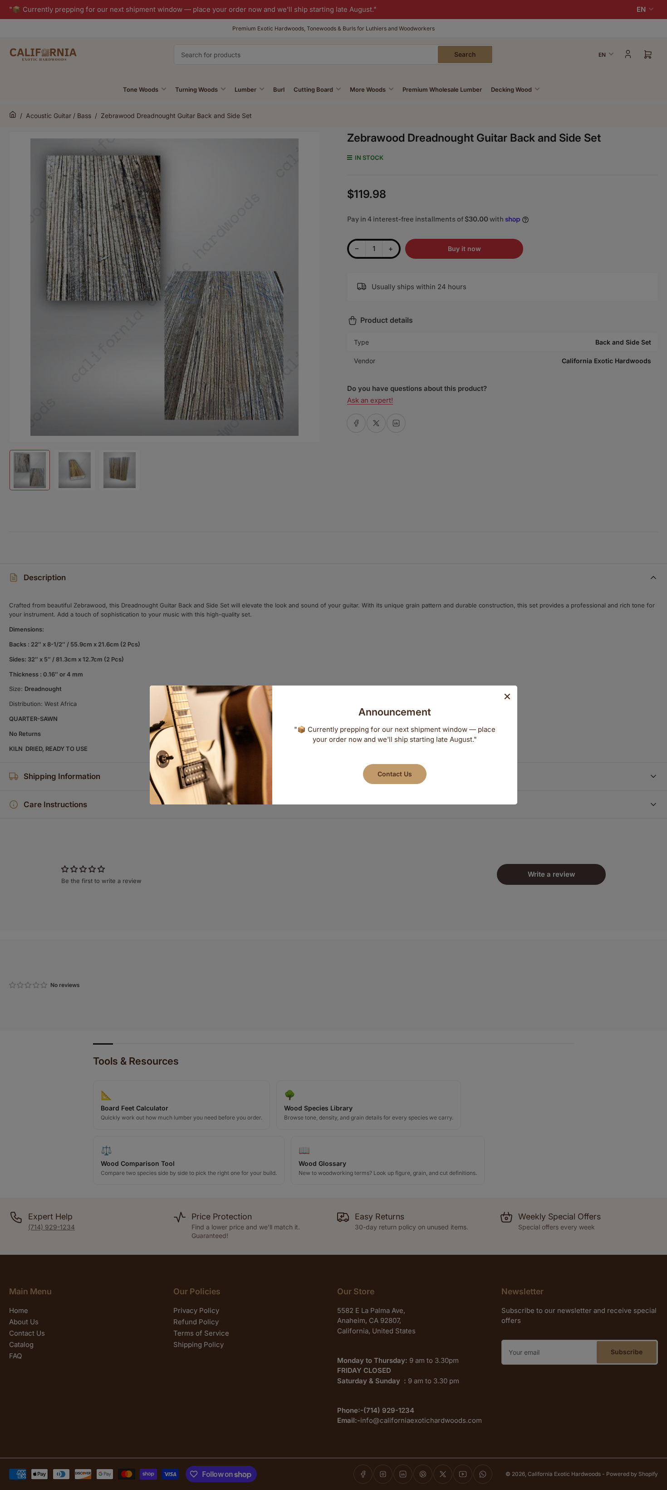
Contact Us (395, 774)
